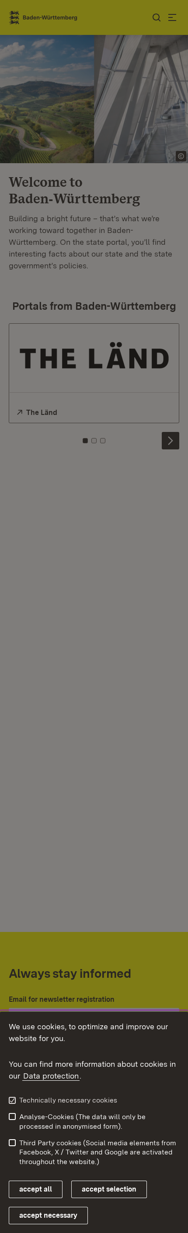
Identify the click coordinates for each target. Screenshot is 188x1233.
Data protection (51, 1075)
